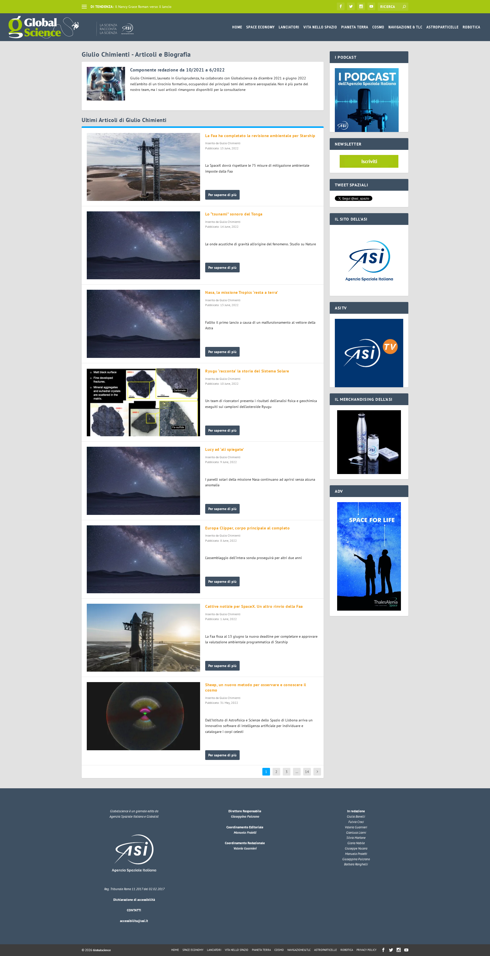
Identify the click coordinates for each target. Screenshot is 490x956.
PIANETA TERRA (354, 27)
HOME (237, 27)
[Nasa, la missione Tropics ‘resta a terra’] (143, 324)
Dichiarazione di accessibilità (134, 900)
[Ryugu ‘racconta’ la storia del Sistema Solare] (143, 402)
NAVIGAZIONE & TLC (405, 27)
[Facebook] (341, 6)
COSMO (378, 27)
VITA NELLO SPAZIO (320, 27)
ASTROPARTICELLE (442, 27)
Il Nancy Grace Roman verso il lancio (143, 6)
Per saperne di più (222, 194)
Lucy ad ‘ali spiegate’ (224, 449)
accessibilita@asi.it (134, 921)
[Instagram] (361, 6)
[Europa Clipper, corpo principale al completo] (143, 559)
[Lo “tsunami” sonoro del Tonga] (143, 245)
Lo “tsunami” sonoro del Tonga (234, 213)
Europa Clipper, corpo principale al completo (247, 527)
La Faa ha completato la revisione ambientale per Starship (260, 135)
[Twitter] (351, 6)
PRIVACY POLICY (366, 950)
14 (307, 771)
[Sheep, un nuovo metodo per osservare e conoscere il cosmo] (143, 716)
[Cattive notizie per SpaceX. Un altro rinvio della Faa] (143, 638)
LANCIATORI (289, 27)
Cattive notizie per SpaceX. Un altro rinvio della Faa (254, 606)
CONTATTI (134, 910)
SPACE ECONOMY (260, 27)
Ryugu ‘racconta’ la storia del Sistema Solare (247, 370)
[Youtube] (371, 6)
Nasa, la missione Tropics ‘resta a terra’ (241, 292)
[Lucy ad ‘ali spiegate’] (143, 481)
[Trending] (84, 6)
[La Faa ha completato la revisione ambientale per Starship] (143, 167)
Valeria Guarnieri (245, 848)
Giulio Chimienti (229, 143)
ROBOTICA (471, 27)
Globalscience (102, 950)
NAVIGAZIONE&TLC (299, 950)
